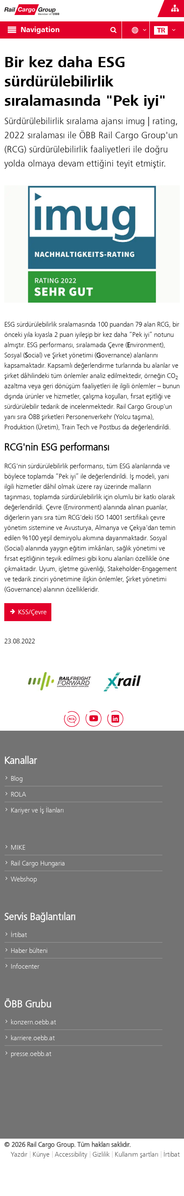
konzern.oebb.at (32, 1022)
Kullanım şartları (136, 1154)
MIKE (17, 847)
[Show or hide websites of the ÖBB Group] (175, 8)
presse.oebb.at (30, 1054)
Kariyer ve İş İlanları (36, 810)
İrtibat (18, 935)
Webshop (23, 879)
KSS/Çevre (32, 612)
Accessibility (71, 1154)
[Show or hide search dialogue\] (113, 30)
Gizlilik (101, 1154)
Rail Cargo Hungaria (37, 863)
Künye (41, 1154)
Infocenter (24, 966)
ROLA (17, 794)
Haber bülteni (28, 950)
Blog (16, 778)
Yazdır (19, 1154)
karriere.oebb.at (32, 1038)
